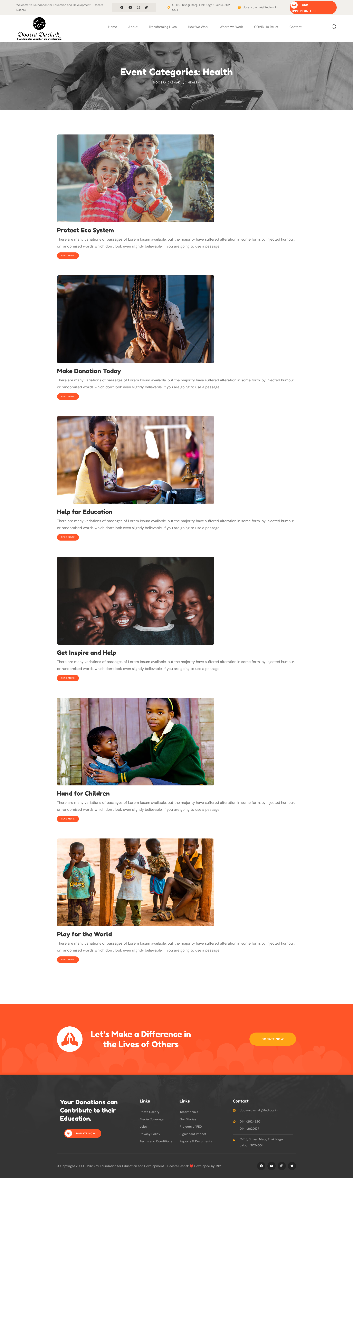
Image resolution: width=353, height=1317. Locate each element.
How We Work (198, 27)
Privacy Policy (150, 1134)
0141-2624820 (250, 1121)
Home (112, 27)
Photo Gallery (150, 1112)
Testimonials (189, 1112)
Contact (295, 27)
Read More (68, 255)
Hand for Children (83, 793)
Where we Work (231, 27)
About (132, 27)
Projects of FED (191, 1127)
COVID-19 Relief (266, 27)
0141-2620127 (249, 1129)
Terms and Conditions (156, 1141)
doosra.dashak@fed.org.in (260, 7)
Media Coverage (152, 1119)
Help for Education (85, 511)
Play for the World (84, 934)
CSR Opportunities (303, 8)
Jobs (143, 1127)
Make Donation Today (89, 371)
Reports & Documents (196, 1141)
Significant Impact (193, 1134)
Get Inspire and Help (86, 652)
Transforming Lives (163, 27)
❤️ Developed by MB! (205, 1166)
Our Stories (188, 1119)
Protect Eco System (85, 230)
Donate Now (273, 1039)
